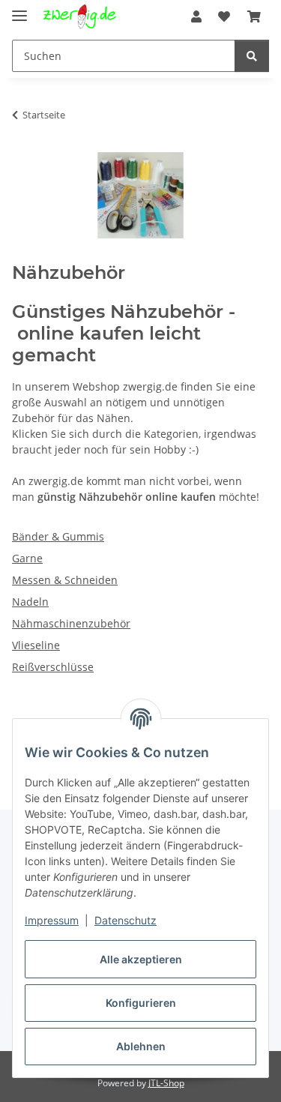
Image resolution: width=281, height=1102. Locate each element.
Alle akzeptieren (141, 959)
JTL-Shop (166, 1083)
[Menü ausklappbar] (19, 9)
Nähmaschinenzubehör (71, 623)
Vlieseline (36, 645)
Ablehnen (141, 1046)
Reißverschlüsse (53, 667)
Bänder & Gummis (58, 536)
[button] (196, 16)
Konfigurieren (141, 1002)
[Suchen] (252, 56)
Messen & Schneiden (65, 580)
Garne (27, 558)
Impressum (52, 920)
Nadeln (30, 601)
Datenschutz (125, 920)
